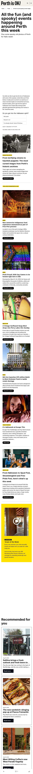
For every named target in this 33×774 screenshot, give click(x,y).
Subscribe (8, 126)
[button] (8, 671)
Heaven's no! (7, 119)
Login (4, 126)
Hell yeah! (6, 116)
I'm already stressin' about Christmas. (13, 123)
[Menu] (31, 3)
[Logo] (11, 3)
